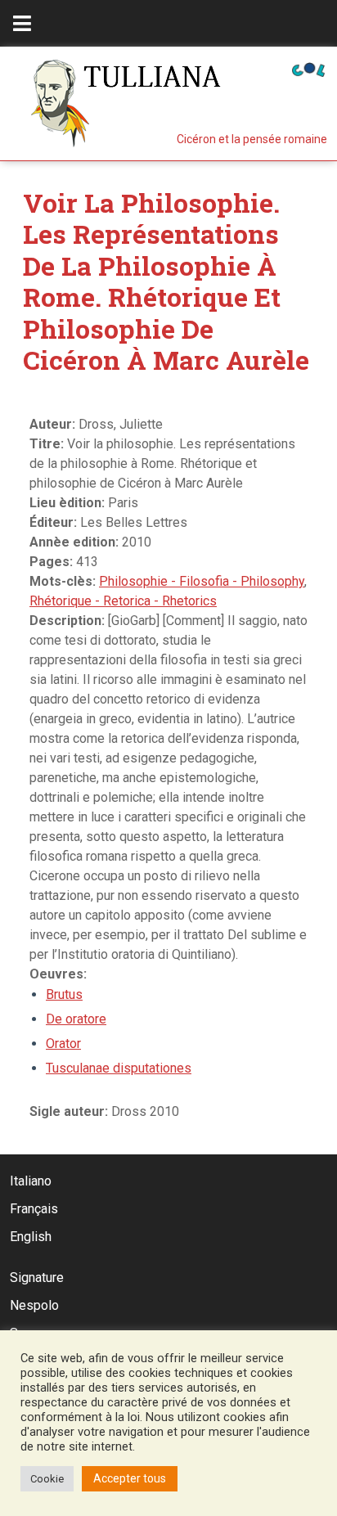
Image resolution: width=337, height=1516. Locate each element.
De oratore (76, 1019)
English (31, 1236)
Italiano (31, 1181)
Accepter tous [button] (129, 1478)
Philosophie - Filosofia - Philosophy (201, 581)
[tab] (22, 23)
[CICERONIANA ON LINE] (308, 68)
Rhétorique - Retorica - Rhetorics (123, 601)
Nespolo (34, 1305)
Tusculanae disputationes (118, 1068)
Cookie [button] (47, 1479)
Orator (63, 1043)
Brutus (64, 994)
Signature (37, 1277)
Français (34, 1209)
